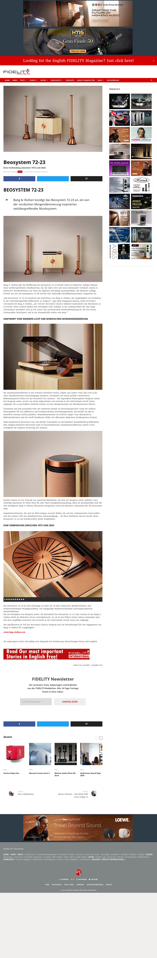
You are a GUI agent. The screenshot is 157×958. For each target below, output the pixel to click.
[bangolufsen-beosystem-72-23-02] (52, 563)
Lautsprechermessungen (47, 854)
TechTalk (28, 857)
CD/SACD (80, 854)
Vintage (141, 854)
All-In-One (89, 854)
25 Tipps (47, 857)
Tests (22, 80)
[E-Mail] (86, 178)
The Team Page (56, 884)
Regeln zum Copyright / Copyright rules (87, 665)
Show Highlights (71, 859)
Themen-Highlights (23, 859)
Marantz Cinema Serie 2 (39, 773)
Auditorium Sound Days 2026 (90, 774)
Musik (43, 80)
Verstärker (63, 854)
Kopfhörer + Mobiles (119, 854)
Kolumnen (38, 857)
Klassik (98, 857)
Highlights (56, 80)
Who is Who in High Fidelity (75, 857)
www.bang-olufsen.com (14, 632)
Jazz (104, 857)
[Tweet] (53, 178)
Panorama (18, 857)
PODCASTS (70, 80)
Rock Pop (112, 857)
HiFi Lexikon (57, 857)
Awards (60, 859)
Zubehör (133, 854)
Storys (33, 80)
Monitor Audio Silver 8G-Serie (65, 774)
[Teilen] (19, 178)
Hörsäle (120, 857)
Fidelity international (113, 859)
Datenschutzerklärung (95, 884)
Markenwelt (37, 859)
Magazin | (97, 859)
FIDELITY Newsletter (86, 80)
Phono (71, 854)
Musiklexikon (143, 857)
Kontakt (109, 884)
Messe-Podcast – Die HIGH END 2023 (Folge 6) (73, 794)
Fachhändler (113, 80)
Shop (99, 80)
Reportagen (8, 857)
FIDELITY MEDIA (69, 884)
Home (7, 80)
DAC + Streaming (102, 854)
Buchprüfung (130, 857)
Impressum (80, 884)
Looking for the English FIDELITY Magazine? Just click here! (78, 60)
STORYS (149, 854)
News (15, 80)
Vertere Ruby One (11, 773)
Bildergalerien (49, 859)
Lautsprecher (30, 854)
